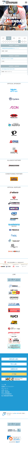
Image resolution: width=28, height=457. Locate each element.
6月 (12, 41)
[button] (14, 439)
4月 (8, 41)
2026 (9, 38)
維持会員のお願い (14, 359)
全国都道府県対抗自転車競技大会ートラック (10, 48)
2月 (4, 41)
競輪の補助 (16, 413)
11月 (23, 41)
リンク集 (3, 384)
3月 (6, 41)
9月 (19, 41)
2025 (14, 38)
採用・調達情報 (5, 392)
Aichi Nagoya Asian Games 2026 (8, 68)
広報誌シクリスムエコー (7, 386)
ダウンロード (4, 388)
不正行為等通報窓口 (6, 393)
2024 (19, 38)
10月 (21, 41)
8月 (17, 41)
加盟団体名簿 (14, 369)
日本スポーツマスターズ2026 (7, 58)
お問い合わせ (4, 390)
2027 (3, 38)
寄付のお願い (14, 364)
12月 (26, 41)
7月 (15, 41)
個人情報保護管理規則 (7, 395)
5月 (10, 41)
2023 (25, 38)
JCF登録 (14, 374)
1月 (2, 41)
